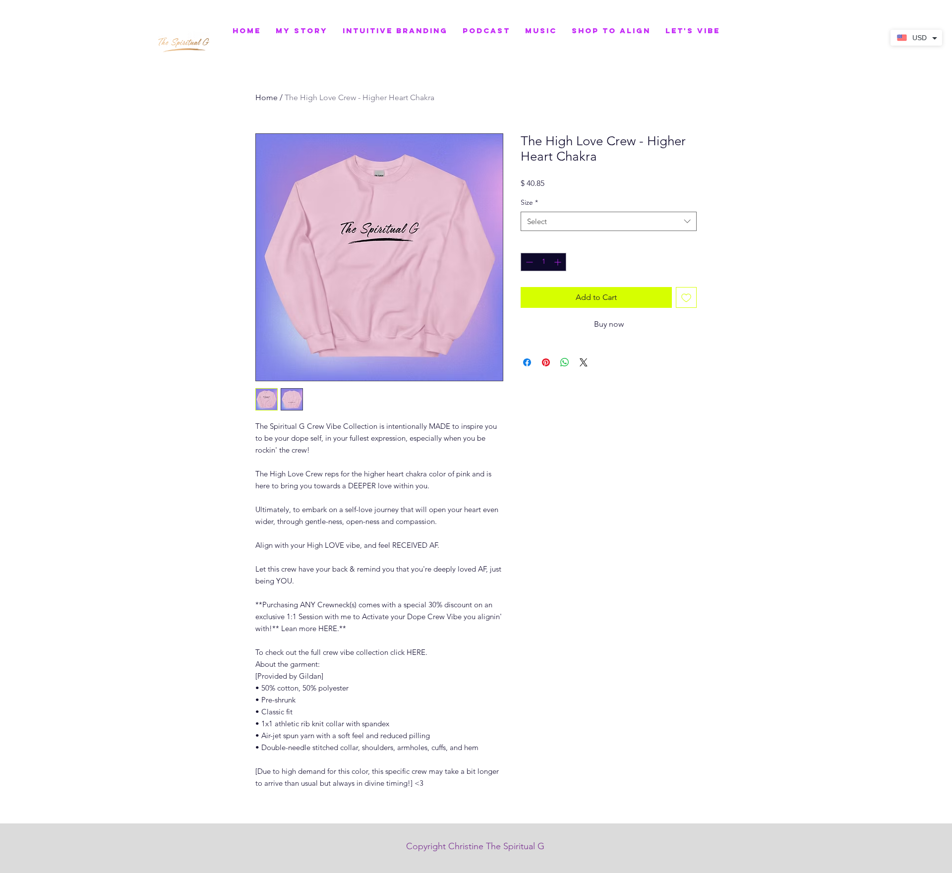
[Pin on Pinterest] (546, 362)
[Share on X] (584, 362)
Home (266, 97)
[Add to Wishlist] (686, 297)
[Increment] (558, 262)
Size (529, 202)
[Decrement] (528, 262)
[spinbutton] (543, 262)
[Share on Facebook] (527, 362)
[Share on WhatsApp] (565, 362)
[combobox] (609, 221)
